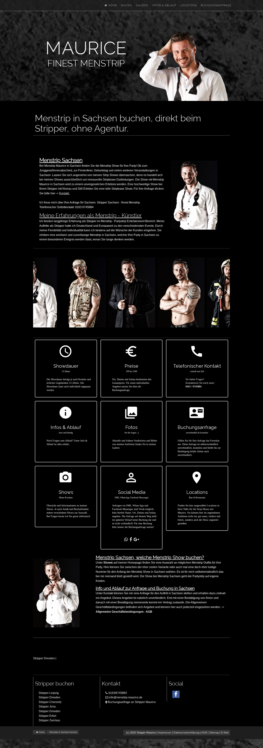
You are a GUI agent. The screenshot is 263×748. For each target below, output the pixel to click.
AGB (204, 732)
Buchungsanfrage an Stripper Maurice (131, 702)
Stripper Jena (47, 706)
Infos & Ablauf (164, 5)
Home (112, 5)
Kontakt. (64, 193)
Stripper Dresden (44, 658)
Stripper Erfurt (47, 715)
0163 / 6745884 (193, 386)
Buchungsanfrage (216, 5)
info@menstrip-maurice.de (125, 697)
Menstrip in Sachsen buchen (63, 732)
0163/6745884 (117, 692)
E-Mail (224, 732)
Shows (126, 5)
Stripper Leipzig (49, 692)
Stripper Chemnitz (50, 702)
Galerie (142, 5)
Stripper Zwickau (49, 720)
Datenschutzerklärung (186, 732)
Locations (188, 5)
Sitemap (214, 732)
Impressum (164, 732)
